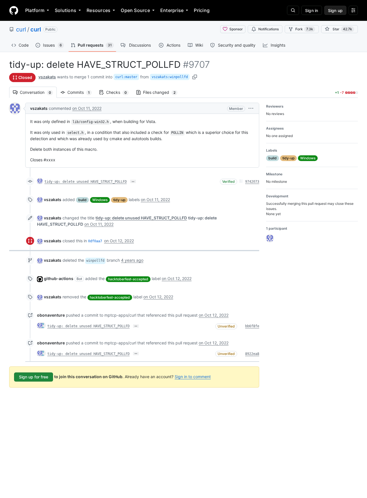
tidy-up (119, 200)
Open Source (135, 10)
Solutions (65, 10)
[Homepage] (13, 10)
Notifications (268, 29)
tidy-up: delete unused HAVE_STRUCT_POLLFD (85, 182)
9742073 (252, 182)
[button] (250, 108)
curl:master (126, 77)
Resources (98, 10)
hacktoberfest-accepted (128, 279)
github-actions (58, 278)
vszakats (47, 76)
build (82, 200)
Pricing (202, 10)
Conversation (38, 92)
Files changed (162, 92)
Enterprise (172, 10)
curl (21, 29)
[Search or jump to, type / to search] (293, 10)
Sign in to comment (193, 376)
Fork (304, 29)
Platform (34, 10)
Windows (100, 200)
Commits (81, 92)
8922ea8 (252, 354)
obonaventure (51, 315)
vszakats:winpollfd (170, 77)
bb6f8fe (252, 326)
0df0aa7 (95, 241)
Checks (119, 92)
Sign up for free (33, 376)
